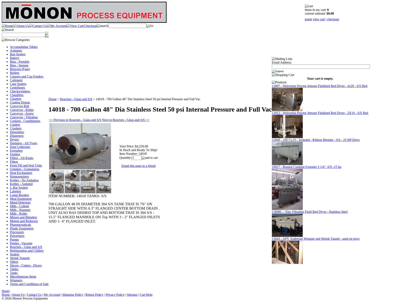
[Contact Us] (38, 26)
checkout (333, 19)
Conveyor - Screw (22, 113)
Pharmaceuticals (20, 224)
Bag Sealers (17, 54)
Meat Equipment (21, 199)
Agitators (16, 50)
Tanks (14, 273)
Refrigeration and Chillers (27, 250)
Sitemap (132, 294)
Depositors (17, 132)
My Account (52, 294)
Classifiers (16, 95)
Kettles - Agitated (21, 184)
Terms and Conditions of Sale (29, 284)
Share (5, 291)
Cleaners (15, 98)
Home (52, 99)
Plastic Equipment (21, 228)
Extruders (16, 150)
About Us (18, 294)
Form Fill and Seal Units (26, 165)
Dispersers (17, 136)
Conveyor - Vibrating (24, 117)
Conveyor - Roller (22, 110)
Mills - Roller (18, 213)
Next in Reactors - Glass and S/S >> (125, 120)
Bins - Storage (19, 65)
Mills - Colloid (19, 206)
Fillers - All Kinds (21, 158)
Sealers (14, 254)
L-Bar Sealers (19, 187)
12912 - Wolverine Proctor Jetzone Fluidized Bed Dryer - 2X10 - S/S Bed (320, 113)
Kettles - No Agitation (24, 180)
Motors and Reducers (24, 221)
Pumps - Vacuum (21, 243)
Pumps (14, 239)
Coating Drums (20, 102)
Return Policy (94, 294)
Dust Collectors (20, 147)
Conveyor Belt (19, 106)
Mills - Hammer (20, 210)
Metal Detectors (20, 202)
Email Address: (282, 62)
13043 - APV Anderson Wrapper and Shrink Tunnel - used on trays (315, 238)
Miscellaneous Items (23, 276)
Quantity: (125, 157)
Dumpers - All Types (23, 143)
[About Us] (21, 26)
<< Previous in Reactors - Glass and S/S (75, 120)
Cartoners (16, 80)
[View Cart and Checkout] (82, 26)
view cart (319, 19)
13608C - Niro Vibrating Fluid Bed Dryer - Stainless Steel (310, 211)
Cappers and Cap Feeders (26, 76)
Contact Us (34, 294)
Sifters (14, 262)
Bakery (14, 58)
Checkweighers (20, 91)
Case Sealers (18, 84)
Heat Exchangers (21, 173)
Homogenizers (19, 176)
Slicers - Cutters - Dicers (26, 265)
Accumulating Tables (24, 47)
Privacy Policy (115, 294)
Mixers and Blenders (23, 217)
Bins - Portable (19, 61)
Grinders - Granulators (24, 169)
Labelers (15, 191)
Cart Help (146, 294)
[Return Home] (7, 26)
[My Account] (57, 26)
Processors (17, 232)
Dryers (14, 139)
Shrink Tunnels (20, 258)
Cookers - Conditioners (25, 121)
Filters (14, 161)
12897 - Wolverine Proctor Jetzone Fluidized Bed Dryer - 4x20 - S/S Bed (319, 86)
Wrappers (16, 280)
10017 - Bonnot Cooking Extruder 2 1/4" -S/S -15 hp (306, 167)
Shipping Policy (72, 294)
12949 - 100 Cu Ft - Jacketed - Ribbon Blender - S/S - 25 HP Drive (316, 140)
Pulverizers (17, 236)
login (308, 19)
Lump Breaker (19, 195)
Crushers (15, 128)
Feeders (15, 154)
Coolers (15, 124)
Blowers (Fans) (20, 69)
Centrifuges (17, 87)
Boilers (14, 73)
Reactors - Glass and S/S (26, 247)
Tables (14, 269)
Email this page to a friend (138, 166)
